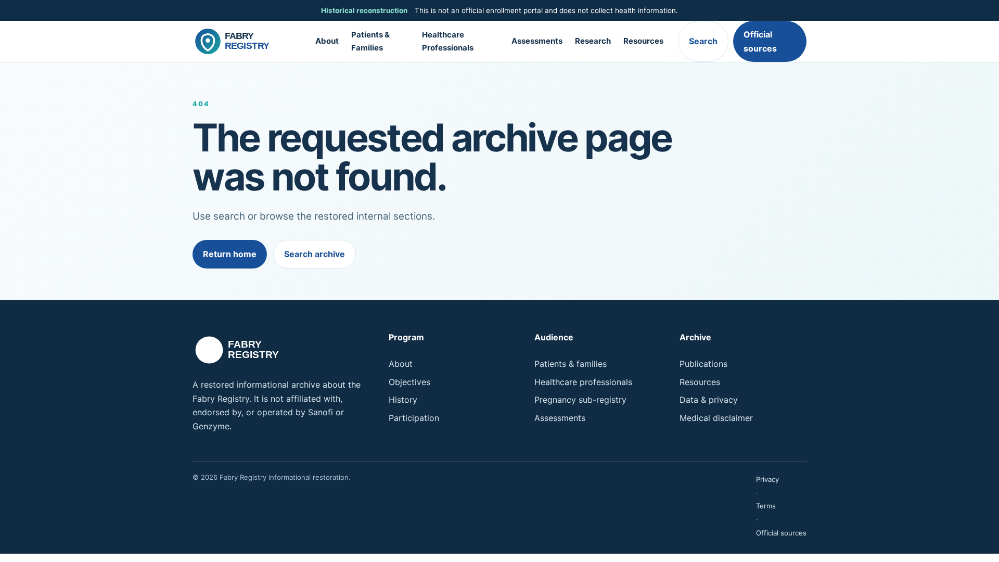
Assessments (536, 41)
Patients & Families (370, 41)
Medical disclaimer (716, 418)
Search (703, 41)
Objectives (409, 382)
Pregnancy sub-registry (580, 399)
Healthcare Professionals (447, 41)
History (403, 399)
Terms (766, 506)
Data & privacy (709, 399)
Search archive (314, 254)
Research (593, 41)
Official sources (760, 41)
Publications (703, 364)
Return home (230, 254)
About (327, 41)
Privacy (767, 479)
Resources (643, 41)
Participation (414, 418)
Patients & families (570, 364)
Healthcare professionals (583, 382)
